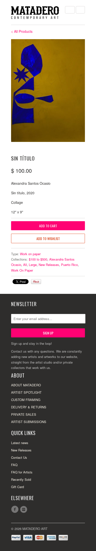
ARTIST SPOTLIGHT (26, 392)
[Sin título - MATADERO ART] (48, 90)
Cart (80, 9)
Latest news (19, 442)
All (25, 264)
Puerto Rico (69, 264)
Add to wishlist (48, 238)
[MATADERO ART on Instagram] (24, 509)
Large (33, 264)
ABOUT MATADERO (26, 385)
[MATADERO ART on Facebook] (15, 509)
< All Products (21, 31)
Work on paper (30, 254)
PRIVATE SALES (23, 414)
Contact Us (19, 457)
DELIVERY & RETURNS (28, 407)
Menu (70, 9)
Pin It (36, 281)
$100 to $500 (38, 259)
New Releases (49, 264)
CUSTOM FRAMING (25, 399)
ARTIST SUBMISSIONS (28, 421)
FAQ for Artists (21, 472)
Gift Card (17, 486)
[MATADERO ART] (35, 12)
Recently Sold (21, 479)
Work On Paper (22, 270)
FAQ (14, 464)
